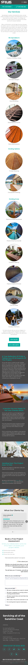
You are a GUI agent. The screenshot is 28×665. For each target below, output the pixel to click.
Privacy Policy (15, 662)
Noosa (17, 480)
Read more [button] (6, 527)
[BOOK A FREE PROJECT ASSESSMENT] (7, 7)
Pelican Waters (10, 482)
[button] (1, 521)
